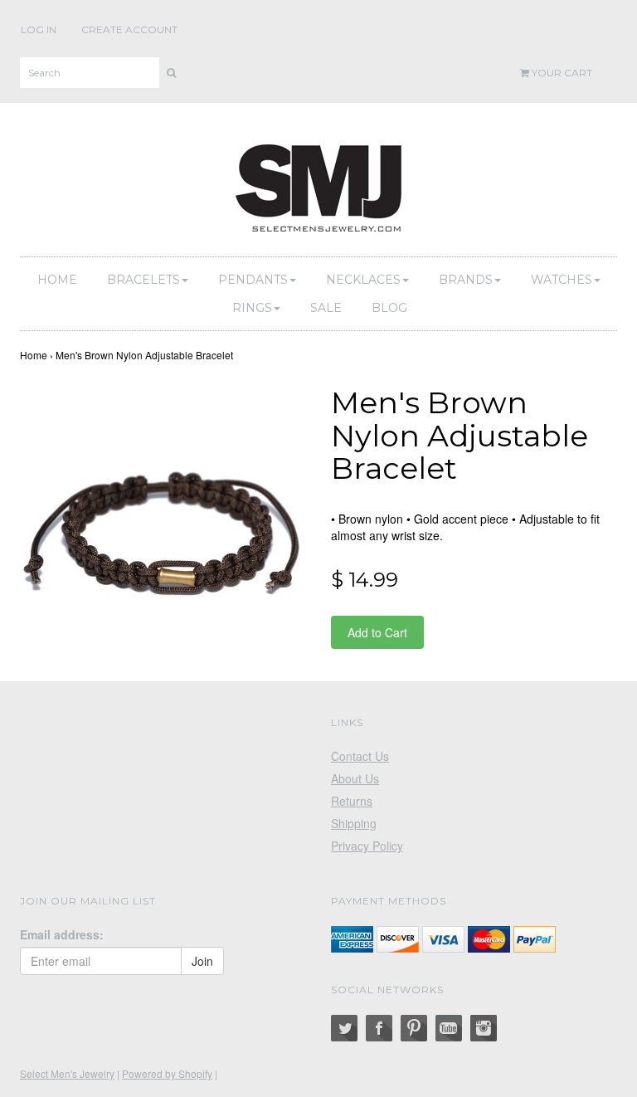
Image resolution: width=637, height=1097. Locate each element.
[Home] (318, 185)
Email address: (62, 934)
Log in (38, 29)
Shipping (354, 823)
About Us (355, 778)
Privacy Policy (367, 845)
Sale (326, 307)
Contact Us (360, 756)
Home (57, 279)
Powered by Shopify (167, 1073)
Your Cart (560, 72)
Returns (351, 800)
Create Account (129, 29)
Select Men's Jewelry (67, 1073)
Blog (389, 307)
